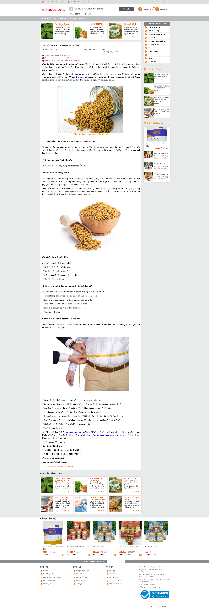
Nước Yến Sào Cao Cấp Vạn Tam (161, 153)
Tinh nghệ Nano (153, 51)
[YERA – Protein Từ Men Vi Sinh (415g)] (156, 134)
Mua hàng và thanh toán (51, 574)
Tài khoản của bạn (115, 580)
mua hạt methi (80, 74)
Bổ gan (150, 58)
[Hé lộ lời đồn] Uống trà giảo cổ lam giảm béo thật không (131, 24)
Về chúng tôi (47, 584)
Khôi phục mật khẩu (115, 584)
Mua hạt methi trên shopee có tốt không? (96, 24)
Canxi (150, 55)
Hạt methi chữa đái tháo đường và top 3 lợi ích (62, 498)
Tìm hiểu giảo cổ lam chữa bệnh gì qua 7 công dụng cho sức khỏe (97, 498)
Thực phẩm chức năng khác (157, 34)
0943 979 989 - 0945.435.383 (80, 2)
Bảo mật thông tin (49, 580)
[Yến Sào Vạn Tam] (156, 533)
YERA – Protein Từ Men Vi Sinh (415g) (155, 145)
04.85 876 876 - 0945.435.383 (54, 2)
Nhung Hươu (152, 62)
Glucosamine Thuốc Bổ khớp (157, 41)
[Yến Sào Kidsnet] (148, 166)
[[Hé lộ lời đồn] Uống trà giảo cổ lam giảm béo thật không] (149, 101)
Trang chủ (47, 18)
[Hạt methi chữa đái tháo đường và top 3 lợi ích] (149, 112)
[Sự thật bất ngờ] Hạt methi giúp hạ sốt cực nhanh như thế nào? (131, 498)
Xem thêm (67, 37)
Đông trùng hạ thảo (154, 27)
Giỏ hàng (164, 2)
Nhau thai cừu (152, 48)
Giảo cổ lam (152, 37)
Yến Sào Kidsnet (159, 164)
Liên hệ (45, 571)
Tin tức (54, 18)
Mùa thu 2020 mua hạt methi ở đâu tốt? (60, 466)
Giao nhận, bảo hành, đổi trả (52, 577)
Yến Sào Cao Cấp (153, 31)
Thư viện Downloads (115, 574)
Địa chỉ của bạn (114, 577)
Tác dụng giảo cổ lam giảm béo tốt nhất (62, 24)
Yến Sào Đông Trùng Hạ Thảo (161, 174)
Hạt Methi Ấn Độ (153, 44)
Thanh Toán (148, 9)
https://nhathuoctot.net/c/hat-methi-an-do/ (106, 435)
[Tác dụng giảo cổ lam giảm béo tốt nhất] (149, 78)
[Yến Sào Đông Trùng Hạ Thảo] (148, 176)
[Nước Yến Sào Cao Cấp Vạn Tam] (148, 155)
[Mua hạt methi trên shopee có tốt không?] (149, 89)
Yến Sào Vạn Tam (151, 547)
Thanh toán (155, 2)
